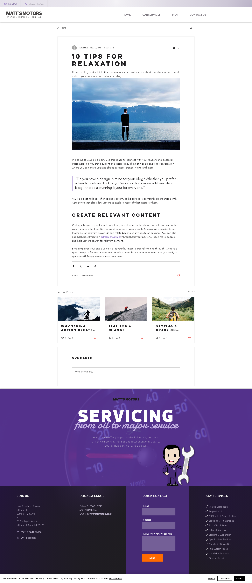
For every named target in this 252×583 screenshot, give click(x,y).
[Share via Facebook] (73, 266)
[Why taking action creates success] (79, 309)
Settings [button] (211, 578)
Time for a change (119, 328)
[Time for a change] (126, 309)
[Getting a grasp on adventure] (173, 309)
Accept (239, 578)
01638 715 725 (95, 506)
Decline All (225, 578)
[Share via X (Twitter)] (80, 266)
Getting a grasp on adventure (168, 328)
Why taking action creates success (78, 328)
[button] (190, 28)
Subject (147, 520)
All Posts (61, 27)
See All (191, 291)
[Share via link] (94, 266)
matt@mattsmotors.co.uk (99, 513)
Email (146, 506)
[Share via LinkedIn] (87, 266)
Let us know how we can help (157, 534)
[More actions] (178, 47)
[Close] (248, 578)
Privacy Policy (115, 578)
